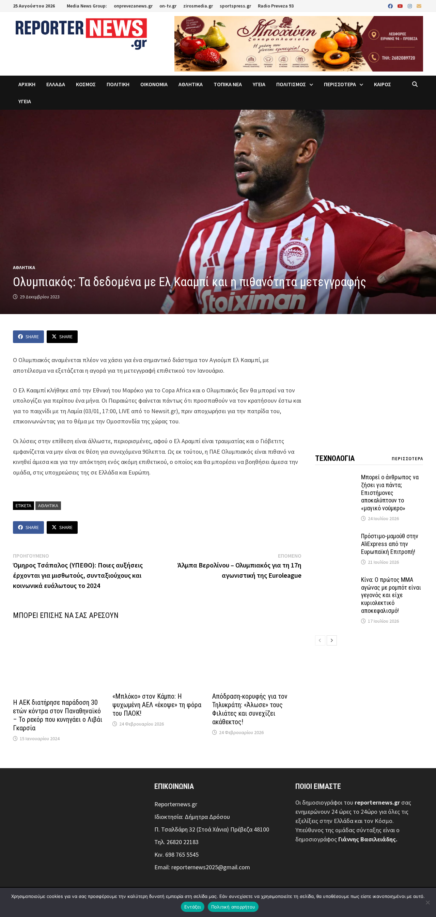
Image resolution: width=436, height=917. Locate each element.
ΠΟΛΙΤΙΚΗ (118, 84)
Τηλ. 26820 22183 (176, 842)
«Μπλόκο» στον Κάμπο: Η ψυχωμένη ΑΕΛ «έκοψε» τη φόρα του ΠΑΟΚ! (156, 704)
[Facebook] (391, 6)
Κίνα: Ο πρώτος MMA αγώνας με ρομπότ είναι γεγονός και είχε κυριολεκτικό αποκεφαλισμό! (391, 595)
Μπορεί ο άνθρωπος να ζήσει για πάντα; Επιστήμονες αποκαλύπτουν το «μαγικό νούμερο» (390, 492)
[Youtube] (401, 6)
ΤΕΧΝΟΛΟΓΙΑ (335, 458)
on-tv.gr (167, 6)
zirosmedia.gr (198, 6)
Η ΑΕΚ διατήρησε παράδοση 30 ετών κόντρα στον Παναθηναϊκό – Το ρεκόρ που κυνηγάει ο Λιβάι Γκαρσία (57, 715)
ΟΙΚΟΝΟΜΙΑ (154, 84)
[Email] (419, 6)
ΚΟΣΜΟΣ (86, 84)
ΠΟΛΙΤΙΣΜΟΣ (291, 84)
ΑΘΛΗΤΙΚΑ (190, 84)
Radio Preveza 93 (276, 6)
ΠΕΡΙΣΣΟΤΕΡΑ (340, 84)
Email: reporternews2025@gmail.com (202, 867)
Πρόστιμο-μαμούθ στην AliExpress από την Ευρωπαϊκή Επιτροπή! (389, 543)
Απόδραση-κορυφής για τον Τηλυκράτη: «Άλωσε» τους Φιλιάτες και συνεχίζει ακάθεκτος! (249, 709)
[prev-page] (320, 640)
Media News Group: (87, 6)
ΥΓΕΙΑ (259, 84)
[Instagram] (410, 6)
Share (32, 336)
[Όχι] (427, 902)
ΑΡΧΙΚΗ (26, 84)
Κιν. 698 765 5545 (176, 854)
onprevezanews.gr (133, 6)
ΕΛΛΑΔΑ (55, 84)
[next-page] (332, 640)
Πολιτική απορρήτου (233, 907)
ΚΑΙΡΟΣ (382, 84)
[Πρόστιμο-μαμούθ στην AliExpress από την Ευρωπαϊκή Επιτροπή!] (335, 537)
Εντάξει (192, 907)
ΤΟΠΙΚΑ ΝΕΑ (228, 84)
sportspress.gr (235, 6)
